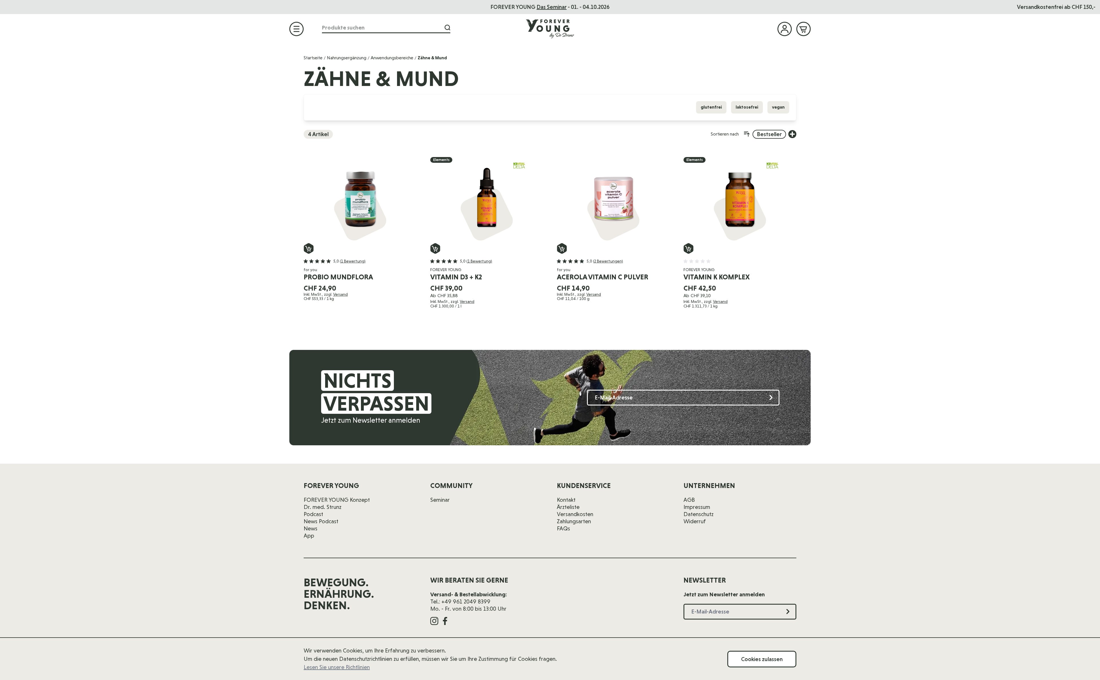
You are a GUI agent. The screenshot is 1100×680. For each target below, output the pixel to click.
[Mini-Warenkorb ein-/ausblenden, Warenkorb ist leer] (803, 29)
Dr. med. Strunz (322, 506)
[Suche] (447, 27)
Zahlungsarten (574, 521)
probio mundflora (338, 277)
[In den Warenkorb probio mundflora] (309, 248)
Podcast (313, 514)
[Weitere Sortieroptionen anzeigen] (792, 134)
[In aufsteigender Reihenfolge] (746, 134)
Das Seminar (552, 6)
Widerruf (694, 521)
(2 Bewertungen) (608, 261)
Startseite (313, 57)
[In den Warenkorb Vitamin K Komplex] (688, 248)
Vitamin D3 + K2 (456, 277)
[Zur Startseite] (550, 29)
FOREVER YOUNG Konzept (337, 499)
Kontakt (566, 499)
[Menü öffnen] (296, 29)
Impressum (696, 506)
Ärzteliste (568, 506)
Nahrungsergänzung (346, 57)
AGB (689, 499)
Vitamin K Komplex (716, 277)
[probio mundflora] (360, 200)
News (310, 528)
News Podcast (321, 521)
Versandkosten (575, 514)
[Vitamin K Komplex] (740, 200)
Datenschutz (698, 514)
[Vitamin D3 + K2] (487, 200)
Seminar (440, 499)
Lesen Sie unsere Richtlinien (337, 667)
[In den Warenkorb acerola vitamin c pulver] (562, 248)
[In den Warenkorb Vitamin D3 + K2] (435, 248)
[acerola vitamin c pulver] (613, 200)
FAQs (563, 528)
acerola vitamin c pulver (602, 277)
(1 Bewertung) (353, 261)
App (309, 535)
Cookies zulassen (762, 659)
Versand (340, 294)
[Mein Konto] (784, 29)
